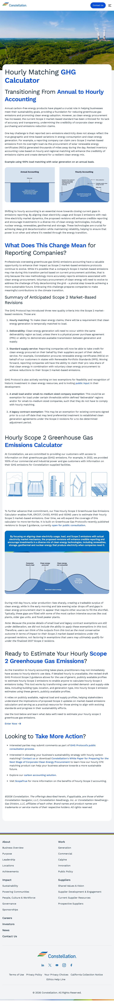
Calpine (62, 859)
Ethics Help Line (55, 979)
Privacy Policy (34, 974)
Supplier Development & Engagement (79, 891)
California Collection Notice (87, 974)
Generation (64, 847)
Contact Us (98, 5)
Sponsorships (10, 909)
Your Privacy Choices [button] (56, 974)
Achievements (10, 871)
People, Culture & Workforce (18, 897)
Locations (8, 865)
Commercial (65, 853)
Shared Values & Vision (71, 885)
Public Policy (65, 871)
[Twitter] (50, 965)
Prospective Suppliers (70, 903)
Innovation (64, 865)
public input (83, 383)
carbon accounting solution (40, 775)
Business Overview (12, 847)
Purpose (7, 853)
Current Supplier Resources (74, 897)
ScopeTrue (21, 781)
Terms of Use (16, 974)
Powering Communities (15, 891)
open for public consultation (68, 525)
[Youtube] (57, 965)
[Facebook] (71, 965)
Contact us (28, 758)
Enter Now (11, 723)
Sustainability (10, 885)
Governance (9, 903)
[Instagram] (64, 965)
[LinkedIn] (43, 965)
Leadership (8, 859)
